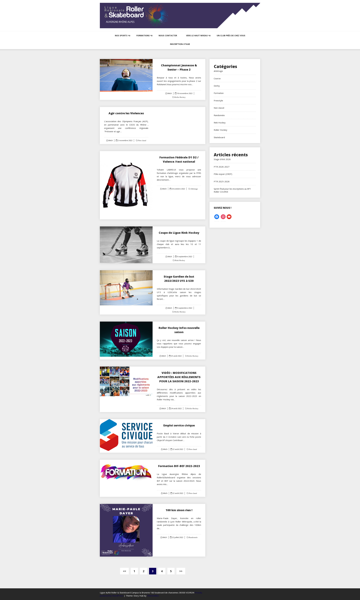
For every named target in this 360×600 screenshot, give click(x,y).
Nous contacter (168, 35)
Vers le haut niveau (197, 35)
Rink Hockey (180, 260)
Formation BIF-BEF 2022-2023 (179, 466)
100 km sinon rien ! (179, 510)
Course (217, 78)
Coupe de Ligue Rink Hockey (179, 233)
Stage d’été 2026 (222, 159)
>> (180, 571)
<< (124, 571)
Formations (143, 35)
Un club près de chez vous (231, 35)
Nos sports (121, 35)
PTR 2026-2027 (222, 166)
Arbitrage (194, 189)
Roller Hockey (180, 97)
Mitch (169, 93)
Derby (217, 85)
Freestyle (218, 100)
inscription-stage (180, 44)
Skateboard (219, 137)
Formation (219, 93)
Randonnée (193, 537)
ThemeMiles (153, 595)
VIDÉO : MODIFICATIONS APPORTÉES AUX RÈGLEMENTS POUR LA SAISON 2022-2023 (179, 377)
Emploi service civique (179, 425)
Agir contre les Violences (126, 113)
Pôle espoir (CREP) (223, 174)
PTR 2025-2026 (222, 181)
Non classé (142, 140)
